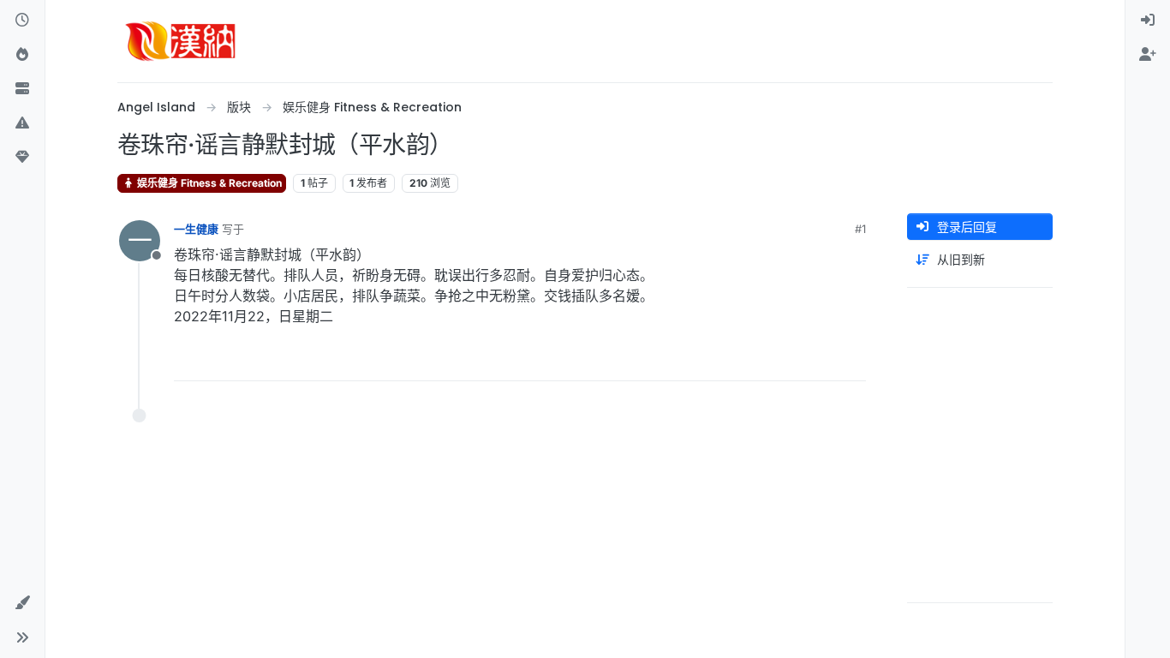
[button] (22, 123)
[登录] (1147, 20)
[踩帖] (817, 360)
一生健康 (196, 229)
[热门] (22, 55)
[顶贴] (757, 360)
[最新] (22, 20)
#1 (860, 229)
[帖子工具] (851, 360)
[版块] (22, 89)
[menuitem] (1147, 20)
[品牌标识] (180, 41)
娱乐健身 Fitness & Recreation (208, 182)
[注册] (1147, 55)
